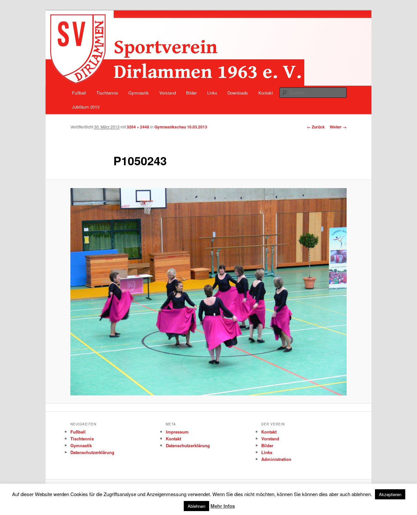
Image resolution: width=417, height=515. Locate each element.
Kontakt (265, 93)
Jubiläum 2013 (85, 107)
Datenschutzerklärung (92, 452)
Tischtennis (107, 93)
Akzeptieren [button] (390, 494)
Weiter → (338, 127)
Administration (276, 459)
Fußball (79, 93)
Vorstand (167, 93)
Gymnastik (138, 93)
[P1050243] (208, 291)
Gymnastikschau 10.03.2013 (180, 127)
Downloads (237, 93)
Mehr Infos (222, 505)
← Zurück (316, 127)
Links (212, 93)
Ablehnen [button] (196, 506)
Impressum (177, 432)
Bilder (191, 93)
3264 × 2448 (138, 127)
